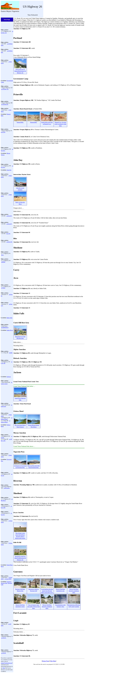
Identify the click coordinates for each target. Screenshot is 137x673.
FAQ (4, 668)
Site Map (53, 661)
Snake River (10, 330)
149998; (3, 262)
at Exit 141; (9, 242)
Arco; (2, 255)
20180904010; (5, 327)
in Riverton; (7, 488)
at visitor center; (6, 383)
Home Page (45, 661)
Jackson (9, 376)
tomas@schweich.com (6, 663)
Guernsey (9, 581)
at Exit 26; (9, 216)
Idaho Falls (9, 317)
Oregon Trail (4, 583)
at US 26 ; (3, 638)
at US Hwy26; (4, 104)
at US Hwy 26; (5, 89)
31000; (11, 352)
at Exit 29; (9, 224)
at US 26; (3, 132)
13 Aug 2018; (8, 579)
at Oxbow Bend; (6, 418)
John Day (9, 170)
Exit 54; (8, 233)
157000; (3, 288)
